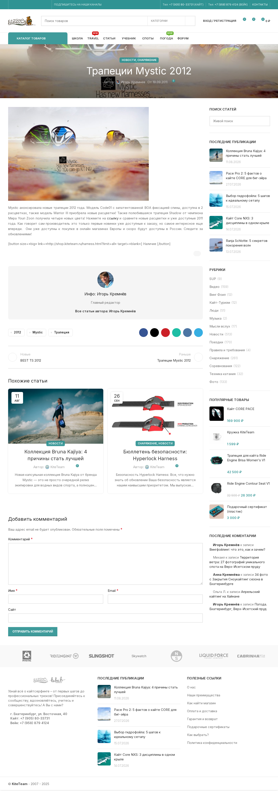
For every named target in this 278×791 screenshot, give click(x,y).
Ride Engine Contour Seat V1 (248, 483)
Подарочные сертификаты (208, 727)
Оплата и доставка (202, 711)
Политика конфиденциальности (212, 743)
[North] (176, 656)
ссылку (112, 218)
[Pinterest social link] (165, 332)
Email (113, 590)
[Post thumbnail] (216, 156)
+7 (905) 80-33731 (181, 4)
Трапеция (61, 332)
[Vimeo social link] (30, 4)
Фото (213, 382)
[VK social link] (41, 4)
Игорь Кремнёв (133, 82)
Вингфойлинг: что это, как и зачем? (237, 549)
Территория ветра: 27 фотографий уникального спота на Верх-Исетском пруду (237, 562)
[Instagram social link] (19, 4)
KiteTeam (57, 467)
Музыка (215, 318)
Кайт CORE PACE (240, 409)
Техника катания (222, 374)
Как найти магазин (201, 703)
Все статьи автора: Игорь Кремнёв (105, 311)
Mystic (38, 332)
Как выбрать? (198, 735)
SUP (212, 279)
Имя (13, 590)
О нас (191, 687)
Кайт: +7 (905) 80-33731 (30, 718)
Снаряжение (146, 60)
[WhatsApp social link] (35, 4)
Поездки (216, 342)
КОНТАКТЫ (260, 4)
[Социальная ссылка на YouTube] (24, 4)
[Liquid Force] (214, 656)
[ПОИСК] (190, 21)
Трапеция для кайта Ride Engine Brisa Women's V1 (246, 457)
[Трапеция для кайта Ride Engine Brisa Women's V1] (216, 463)
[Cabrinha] (251, 656)
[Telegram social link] (46, 4)
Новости (129, 60)
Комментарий (20, 539)
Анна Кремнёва (226, 574)
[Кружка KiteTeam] (216, 438)
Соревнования (220, 366)
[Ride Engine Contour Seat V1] (216, 489)
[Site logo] (22, 20)
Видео (214, 287)
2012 (17, 332)
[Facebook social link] (13, 4)
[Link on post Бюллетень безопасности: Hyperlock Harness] (155, 416)
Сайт (12, 609)
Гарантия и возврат (202, 719)
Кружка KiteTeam (240, 432)
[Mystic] (26, 656)
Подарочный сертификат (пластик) (247, 509)
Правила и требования (227, 350)
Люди (213, 310)
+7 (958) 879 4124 (226, 4)
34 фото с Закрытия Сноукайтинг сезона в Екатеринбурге (238, 579)
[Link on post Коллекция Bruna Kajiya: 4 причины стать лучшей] (55, 416)
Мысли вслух (219, 326)
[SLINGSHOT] (101, 656)
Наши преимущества (203, 695)
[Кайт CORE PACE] (216, 415)
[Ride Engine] (64, 656)
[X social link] (154, 332)
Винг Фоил (217, 294)
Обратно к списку (105, 357)
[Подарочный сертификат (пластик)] (216, 512)
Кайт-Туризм (219, 302)
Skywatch (139, 656)
